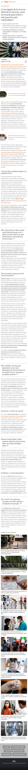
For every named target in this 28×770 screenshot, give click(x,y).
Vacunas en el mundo (14, 37)
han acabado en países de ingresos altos (12, 161)
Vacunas (6, 747)
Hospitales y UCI (17, 31)
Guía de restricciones (8, 35)
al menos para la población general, (16, 81)
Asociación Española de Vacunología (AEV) (14, 416)
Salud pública (6, 754)
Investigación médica (18, 747)
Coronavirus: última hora (9, 29)
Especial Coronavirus (19, 754)
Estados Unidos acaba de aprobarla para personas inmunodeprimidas (12, 113)
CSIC (4, 280)
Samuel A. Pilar (5, 61)
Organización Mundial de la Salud (14, 750)
